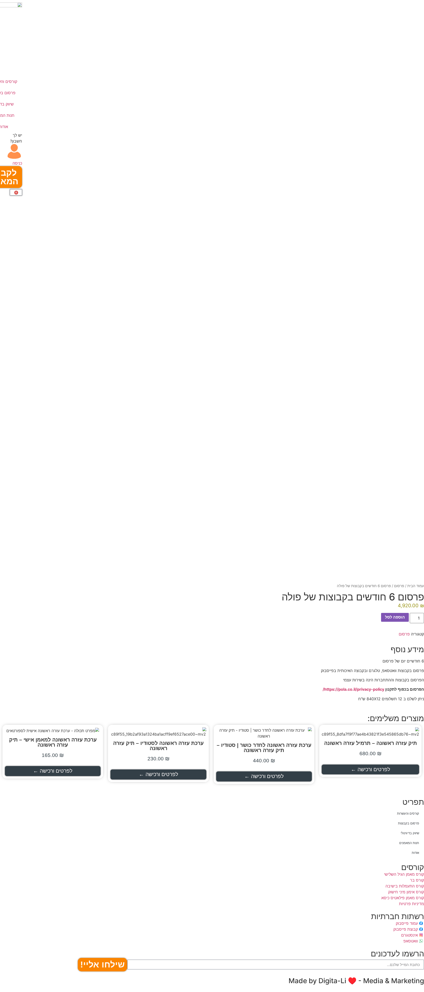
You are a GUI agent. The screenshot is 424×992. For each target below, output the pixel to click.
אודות (415, 853)
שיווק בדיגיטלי (410, 833)
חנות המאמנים (409, 843)
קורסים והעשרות (408, 813)
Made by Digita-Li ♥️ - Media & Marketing (356, 981)
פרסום (399, 586)
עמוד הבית (415, 586)
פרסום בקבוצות (408, 823)
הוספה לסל (395, 617)
